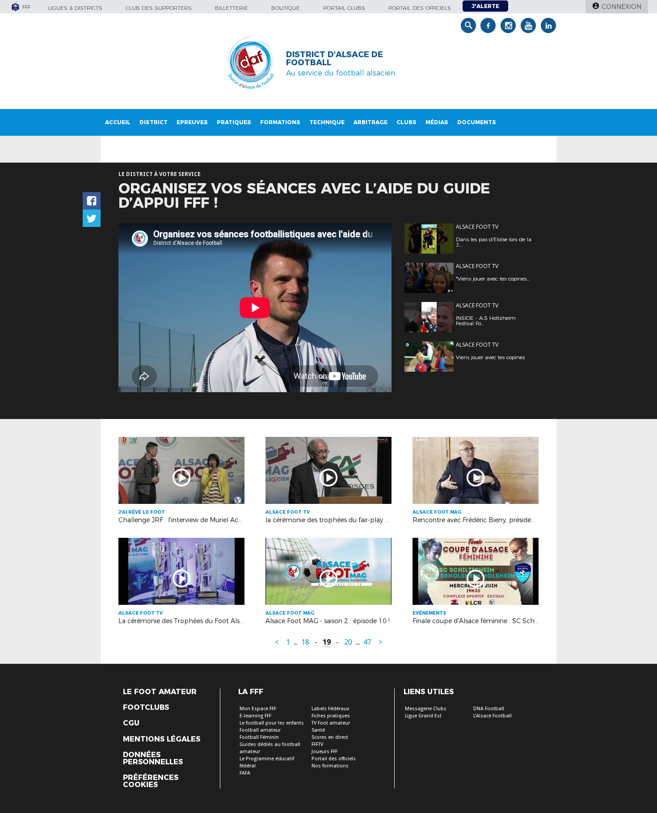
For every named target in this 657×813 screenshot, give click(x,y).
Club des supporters (159, 7)
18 (305, 642)
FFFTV (317, 744)
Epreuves (192, 122)
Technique (327, 122)
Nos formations (330, 766)
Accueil (118, 122)
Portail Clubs (344, 7)
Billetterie (231, 7)
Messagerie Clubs (425, 709)
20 (348, 642)
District (153, 122)
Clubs (406, 122)
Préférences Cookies (150, 781)
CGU (131, 723)
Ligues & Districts (75, 7)
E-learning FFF (255, 716)
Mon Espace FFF (258, 709)
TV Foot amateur (331, 723)
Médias (436, 122)
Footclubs (146, 707)
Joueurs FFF (324, 751)
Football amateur (260, 730)
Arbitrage (370, 122)
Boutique (285, 7)
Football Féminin (259, 737)
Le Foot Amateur (160, 692)
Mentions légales (161, 739)
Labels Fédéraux (331, 709)
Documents (476, 122)
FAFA (245, 773)
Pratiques (234, 122)
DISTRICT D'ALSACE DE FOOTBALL (334, 58)
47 (367, 642)
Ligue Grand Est (423, 716)
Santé (318, 730)
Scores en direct (330, 737)
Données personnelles (153, 758)
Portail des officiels (419, 7)
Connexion (621, 7)
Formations (280, 122)
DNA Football (488, 709)
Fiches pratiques (331, 716)
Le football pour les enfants (272, 723)
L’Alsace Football (492, 716)
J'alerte (485, 6)
